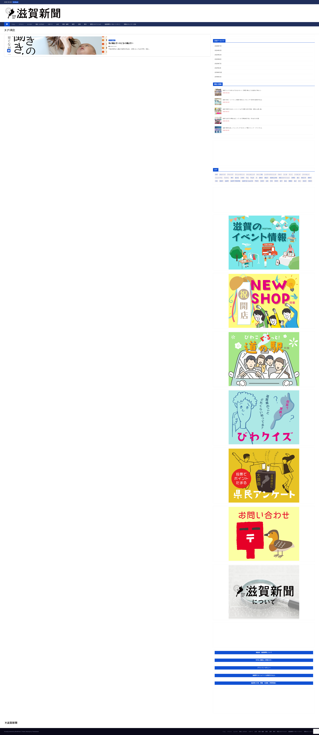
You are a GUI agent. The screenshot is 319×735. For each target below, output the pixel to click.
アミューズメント (239, 174)
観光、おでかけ (40, 24)
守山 (247, 177)
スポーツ (50, 24)
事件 (85, 24)
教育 (73, 24)
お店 (57, 24)
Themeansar (35, 731)
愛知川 (266, 177)
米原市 (262, 181)
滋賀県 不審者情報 (235, 181)
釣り (299, 181)
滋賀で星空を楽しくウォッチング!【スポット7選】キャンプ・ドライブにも (242, 128)
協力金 (237, 177)
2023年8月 (218, 59)
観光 (285, 181)
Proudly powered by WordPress (12, 731)
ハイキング (297, 174)
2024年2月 (218, 55)
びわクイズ (222, 174)
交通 (79, 24)
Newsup (28, 731)
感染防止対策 (273, 177)
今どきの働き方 (112, 40)
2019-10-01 (113, 46)
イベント (21, 24)
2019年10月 (218, 72)
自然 (267, 181)
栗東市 (309, 177)
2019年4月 (218, 77)
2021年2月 (218, 68)
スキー (280, 174)
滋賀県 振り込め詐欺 (247, 181)
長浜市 (304, 181)
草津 (271, 181)
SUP (216, 174)
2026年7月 (218, 46)
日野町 (293, 177)
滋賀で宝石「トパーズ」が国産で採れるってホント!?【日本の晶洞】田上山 (242, 99)
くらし (13, 24)
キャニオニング (250, 174)
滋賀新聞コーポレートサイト (112, 24)
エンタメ (29, 24)
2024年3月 (218, 50)
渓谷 (216, 181)
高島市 (310, 181)
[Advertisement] (264, 153)
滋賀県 (227, 181)
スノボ (285, 174)
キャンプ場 (259, 174)
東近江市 (303, 177)
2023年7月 (218, 63)
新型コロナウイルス (95, 24)
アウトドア (230, 174)
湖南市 (221, 181)
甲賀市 (256, 181)
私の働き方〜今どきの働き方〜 (121, 43)
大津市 (242, 177)
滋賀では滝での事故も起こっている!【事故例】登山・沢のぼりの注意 (241, 118)
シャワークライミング (270, 174)
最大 (298, 177)
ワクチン (226, 177)
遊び (295, 181)
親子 (281, 181)
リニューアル (218, 177)
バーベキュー (305, 174)
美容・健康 (65, 24)
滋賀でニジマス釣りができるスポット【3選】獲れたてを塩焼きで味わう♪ (242, 90)
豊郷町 (290, 181)
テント (290, 174)
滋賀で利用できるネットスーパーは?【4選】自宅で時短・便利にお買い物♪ (242, 109)
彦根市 (261, 177)
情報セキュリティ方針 (130, 24)
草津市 (276, 181)
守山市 (252, 177)
